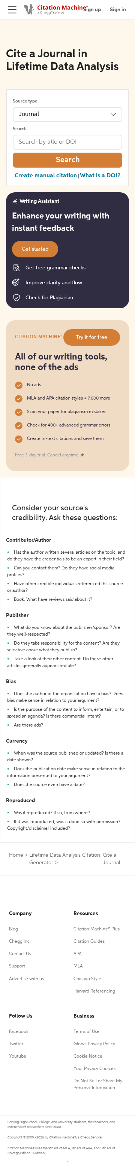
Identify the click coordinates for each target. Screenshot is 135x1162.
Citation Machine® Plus (97, 929)
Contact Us (20, 954)
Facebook (18, 1032)
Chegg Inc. (20, 941)
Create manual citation (46, 176)
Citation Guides (89, 941)
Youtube (17, 1056)
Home (16, 855)
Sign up (92, 9)
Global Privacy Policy (94, 1044)
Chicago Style (87, 979)
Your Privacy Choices (95, 1069)
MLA (78, 966)
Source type (25, 101)
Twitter (16, 1044)
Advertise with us (26, 979)
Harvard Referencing (94, 991)
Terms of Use (86, 1032)
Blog (13, 929)
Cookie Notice (88, 1056)
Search (20, 129)
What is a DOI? (100, 176)
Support (17, 966)
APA (78, 954)
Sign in (118, 9)
